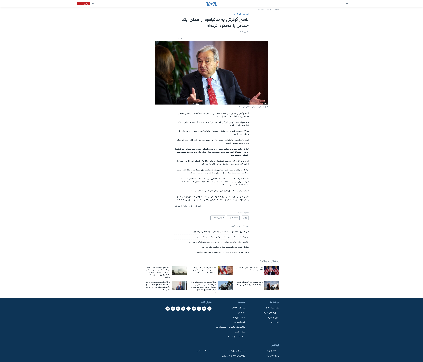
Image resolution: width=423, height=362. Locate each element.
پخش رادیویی (239, 331)
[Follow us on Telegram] (204, 308)
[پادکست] (173, 308)
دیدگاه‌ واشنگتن (204, 350)
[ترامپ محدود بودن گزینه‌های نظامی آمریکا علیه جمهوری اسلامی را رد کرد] (271, 285)
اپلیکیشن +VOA (238, 307)
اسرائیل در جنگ (241, 14)
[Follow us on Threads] (183, 308)
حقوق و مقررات (273, 317)
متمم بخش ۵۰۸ (272, 307)
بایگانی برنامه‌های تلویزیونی (233, 355)
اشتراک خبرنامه (239, 317)
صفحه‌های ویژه (272, 350)
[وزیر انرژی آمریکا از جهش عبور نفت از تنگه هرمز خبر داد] (271, 270)
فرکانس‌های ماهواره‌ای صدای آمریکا (230, 327)
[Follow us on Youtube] (194, 308)
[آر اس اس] (178, 308)
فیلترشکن (241, 312)
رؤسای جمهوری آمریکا (236, 350)
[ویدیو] (93, 4)
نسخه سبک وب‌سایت (236, 336)
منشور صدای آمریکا (271, 312)
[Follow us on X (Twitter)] (199, 308)
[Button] (178, 38)
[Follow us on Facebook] (209, 308)
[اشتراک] (167, 308)
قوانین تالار (274, 322)
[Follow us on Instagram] (188, 308)
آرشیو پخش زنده (272, 355)
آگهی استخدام (239, 322)
